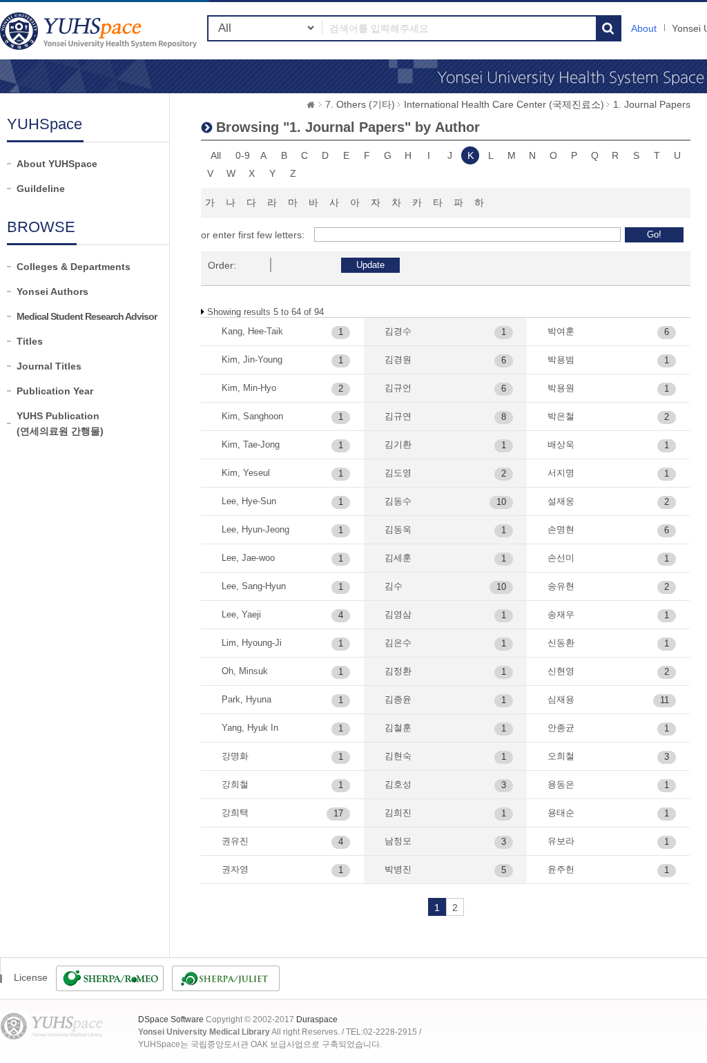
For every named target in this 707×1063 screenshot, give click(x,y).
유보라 (561, 841)
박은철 (561, 416)
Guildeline (41, 188)
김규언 (398, 388)
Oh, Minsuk (245, 671)
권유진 (235, 841)
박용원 (561, 388)
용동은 (561, 784)
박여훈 (561, 331)
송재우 (561, 614)
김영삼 (398, 614)
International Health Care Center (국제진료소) (504, 104)
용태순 (561, 812)
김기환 (398, 444)
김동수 (398, 501)
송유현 (561, 586)
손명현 (561, 529)
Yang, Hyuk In (250, 727)
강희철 (235, 784)
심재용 (561, 699)
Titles (30, 341)
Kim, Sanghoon (252, 416)
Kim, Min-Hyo (249, 388)
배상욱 (561, 444)
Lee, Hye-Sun (249, 501)
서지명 (561, 473)
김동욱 (398, 529)
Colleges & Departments (73, 266)
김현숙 (398, 756)
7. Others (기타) (360, 104)
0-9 (242, 155)
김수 (394, 586)
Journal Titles (49, 366)
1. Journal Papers (651, 104)
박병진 (398, 869)
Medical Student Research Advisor (87, 316)
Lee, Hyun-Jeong (255, 529)
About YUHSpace (57, 163)
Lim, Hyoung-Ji (252, 643)
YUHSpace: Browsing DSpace (100, 30)
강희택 (235, 812)
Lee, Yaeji (241, 614)
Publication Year (55, 390)
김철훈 (398, 727)
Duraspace (317, 1019)
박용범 (561, 359)
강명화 (235, 756)
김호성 (398, 784)
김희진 (398, 812)
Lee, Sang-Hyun (254, 586)
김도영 (398, 473)
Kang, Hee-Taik (252, 331)
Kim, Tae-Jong (251, 444)
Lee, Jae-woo (248, 558)
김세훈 (398, 558)
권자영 (235, 869)
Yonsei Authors (52, 291)
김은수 (398, 643)
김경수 (398, 331)
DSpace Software (171, 1019)
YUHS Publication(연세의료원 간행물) (60, 423)
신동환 (561, 643)
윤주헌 (561, 869)
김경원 (398, 359)
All (216, 155)
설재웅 (561, 501)
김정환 (398, 671)
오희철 (561, 756)
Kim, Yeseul (246, 473)
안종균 (561, 727)
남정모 (398, 841)
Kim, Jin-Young (252, 359)
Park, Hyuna (246, 699)
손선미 (561, 558)
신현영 (561, 671)
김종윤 (398, 699)
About (644, 28)
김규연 (398, 416)
